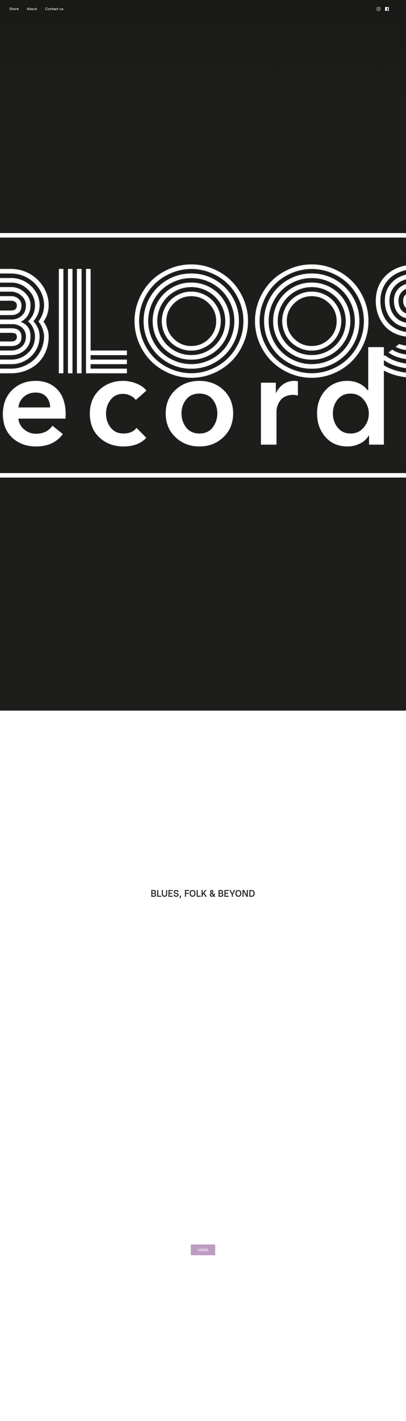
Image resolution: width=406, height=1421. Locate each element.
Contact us (54, 9)
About (32, 9)
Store (14, 9)
